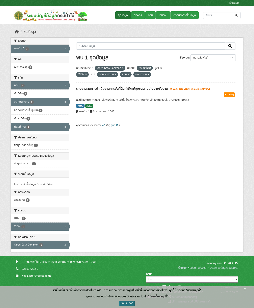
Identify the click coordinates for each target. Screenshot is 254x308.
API (104, 125)
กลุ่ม (150, 15)
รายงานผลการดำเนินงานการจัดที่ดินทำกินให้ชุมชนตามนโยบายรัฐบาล (122, 88)
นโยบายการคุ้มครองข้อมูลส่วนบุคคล (218, 268)
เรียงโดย (184, 58)
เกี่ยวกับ (163, 15)
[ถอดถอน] (122, 68)
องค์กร (138, 15)
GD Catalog (229, 94)
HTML (80, 105)
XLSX (89, 105)
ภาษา (149, 274)
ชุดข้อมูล (123, 15)
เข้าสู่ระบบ (234, 3)
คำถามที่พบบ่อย (187, 268)
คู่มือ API (115, 125)
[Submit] (236, 15)
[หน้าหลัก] (17, 32)
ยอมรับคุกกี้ (127, 303)
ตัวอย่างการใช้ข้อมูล (184, 15)
